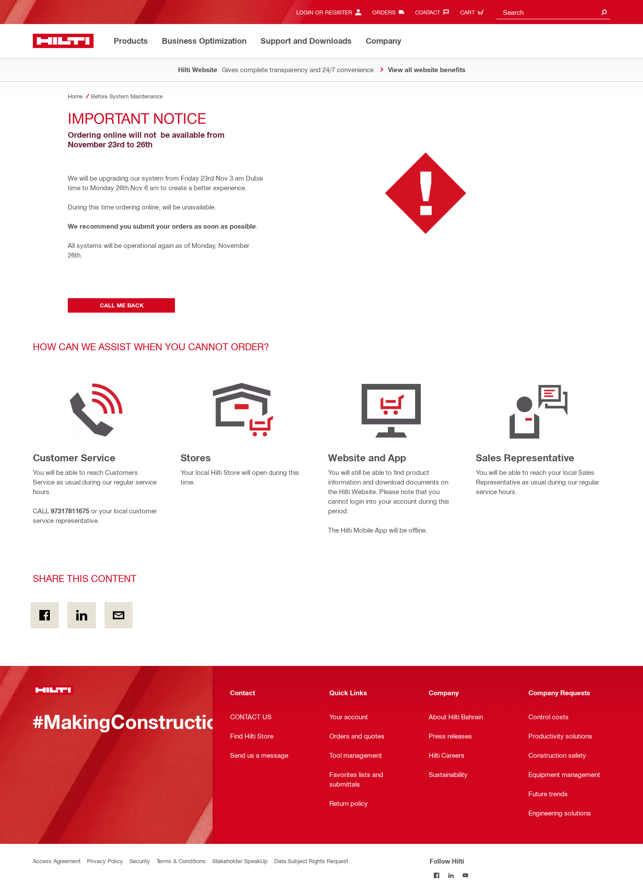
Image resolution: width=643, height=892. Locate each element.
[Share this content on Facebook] (45, 615)
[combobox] (553, 12)
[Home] (63, 41)
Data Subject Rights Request (311, 860)
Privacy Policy (105, 860)
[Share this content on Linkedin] (81, 615)
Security (139, 860)
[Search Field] (604, 12)
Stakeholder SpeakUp (240, 860)
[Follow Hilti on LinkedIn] (451, 875)
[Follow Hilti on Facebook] (437, 875)
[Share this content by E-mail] (119, 615)
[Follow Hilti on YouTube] (465, 875)
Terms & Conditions (181, 860)
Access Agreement (56, 860)
